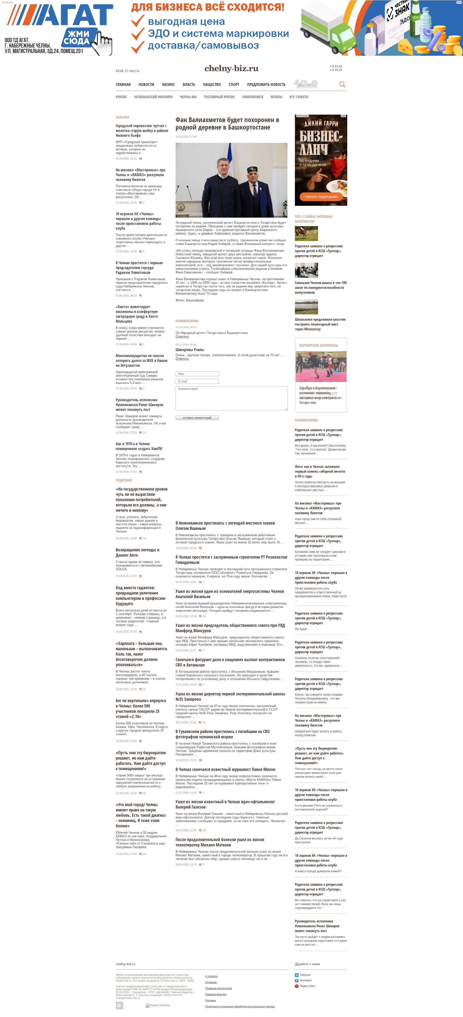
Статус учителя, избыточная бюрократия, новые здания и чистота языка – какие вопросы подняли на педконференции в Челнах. (138, 524)
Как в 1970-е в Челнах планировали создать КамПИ (139, 446)
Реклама (210, 1000)
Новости (146, 84)
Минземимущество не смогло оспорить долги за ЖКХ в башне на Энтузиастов (141, 360)
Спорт (234, 84)
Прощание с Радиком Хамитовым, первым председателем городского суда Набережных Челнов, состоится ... (142, 284)
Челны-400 (188, 96)
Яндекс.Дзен (307, 985)
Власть (189, 84)
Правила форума (215, 994)
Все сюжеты (299, 96)
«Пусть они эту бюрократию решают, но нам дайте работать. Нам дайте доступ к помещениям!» (141, 760)
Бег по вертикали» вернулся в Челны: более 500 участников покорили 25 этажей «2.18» (141, 708)
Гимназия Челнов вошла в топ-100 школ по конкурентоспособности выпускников (321, 287)
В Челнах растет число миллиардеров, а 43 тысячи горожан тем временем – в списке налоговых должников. (140, 677)
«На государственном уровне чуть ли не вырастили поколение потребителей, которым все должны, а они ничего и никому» (142, 499)
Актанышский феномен (153, 96)
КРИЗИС (121, 96)
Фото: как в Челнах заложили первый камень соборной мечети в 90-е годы (320, 471)
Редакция (211, 982)
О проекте (211, 976)
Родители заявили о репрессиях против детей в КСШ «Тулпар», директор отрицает (319, 250)
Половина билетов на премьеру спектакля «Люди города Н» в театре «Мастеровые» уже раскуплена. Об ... (139, 191)
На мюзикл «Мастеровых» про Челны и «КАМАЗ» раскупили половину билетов (140, 174)
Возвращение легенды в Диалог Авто (137, 552)
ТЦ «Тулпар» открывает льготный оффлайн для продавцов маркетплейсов (320, 392)
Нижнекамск (252, 96)
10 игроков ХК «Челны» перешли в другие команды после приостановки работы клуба (138, 221)
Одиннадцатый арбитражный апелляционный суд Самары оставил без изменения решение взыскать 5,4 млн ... (139, 377)
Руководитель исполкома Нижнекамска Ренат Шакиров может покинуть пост (139, 404)
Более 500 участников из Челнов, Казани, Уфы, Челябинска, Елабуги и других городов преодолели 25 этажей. (142, 728)
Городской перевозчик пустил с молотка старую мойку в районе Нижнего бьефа (142, 130)
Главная (123, 84)
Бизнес (168, 84)
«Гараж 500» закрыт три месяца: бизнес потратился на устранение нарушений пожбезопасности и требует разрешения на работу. (140, 781)
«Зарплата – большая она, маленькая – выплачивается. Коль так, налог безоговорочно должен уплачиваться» (142, 653)
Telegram (305, 974)
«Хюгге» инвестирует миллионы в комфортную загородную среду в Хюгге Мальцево (137, 314)
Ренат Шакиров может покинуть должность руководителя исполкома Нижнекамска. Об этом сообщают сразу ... (141, 421)
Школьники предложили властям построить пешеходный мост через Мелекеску (320, 324)
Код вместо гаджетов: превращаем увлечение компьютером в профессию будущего (140, 595)
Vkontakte (306, 980)
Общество (212, 84)
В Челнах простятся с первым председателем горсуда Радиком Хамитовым (139, 267)
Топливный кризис (219, 96)
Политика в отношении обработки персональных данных (240, 1006)
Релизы (276, 96)
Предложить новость (266, 84)
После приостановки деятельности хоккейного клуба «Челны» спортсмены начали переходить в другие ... (141, 240)
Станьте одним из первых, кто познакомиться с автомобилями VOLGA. (139, 565)
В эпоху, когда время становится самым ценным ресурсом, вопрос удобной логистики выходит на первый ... (140, 333)
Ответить (182, 336)
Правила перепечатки (218, 988)
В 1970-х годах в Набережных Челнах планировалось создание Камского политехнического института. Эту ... (140, 460)
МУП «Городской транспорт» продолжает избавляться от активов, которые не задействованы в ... (136, 147)
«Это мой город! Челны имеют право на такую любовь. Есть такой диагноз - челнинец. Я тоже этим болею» (141, 815)
